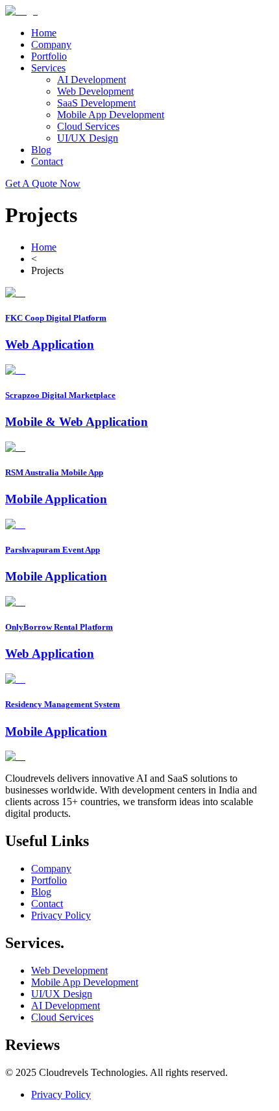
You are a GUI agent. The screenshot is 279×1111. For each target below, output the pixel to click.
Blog (41, 149)
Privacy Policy (61, 915)
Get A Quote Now (42, 183)
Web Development (95, 91)
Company (51, 44)
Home (43, 32)
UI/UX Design (87, 138)
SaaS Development (96, 102)
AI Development (91, 79)
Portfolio (49, 56)
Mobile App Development (110, 114)
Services (48, 67)
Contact (47, 161)
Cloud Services (88, 126)
